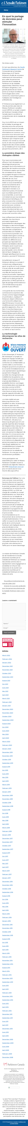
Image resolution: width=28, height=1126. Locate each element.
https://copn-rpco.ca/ (16, 467)
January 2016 (6, 921)
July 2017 (5, 856)
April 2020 (5, 738)
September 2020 (7, 720)
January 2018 (6, 835)
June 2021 (5, 687)
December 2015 (7, 924)
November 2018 (7, 799)
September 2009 (7, 1043)
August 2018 (6, 810)
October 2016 (6, 888)
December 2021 (7, 666)
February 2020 (7, 745)
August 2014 (6, 967)
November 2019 (7, 756)
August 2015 (6, 939)
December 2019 (7, 752)
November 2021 (7, 670)
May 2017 (5, 863)
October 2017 (6, 845)
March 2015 (6, 953)
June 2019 (5, 774)
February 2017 (7, 874)
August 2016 (6, 896)
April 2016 (5, 910)
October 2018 (6, 802)
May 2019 (5, 777)
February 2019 (7, 788)
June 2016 (5, 903)
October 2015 (6, 932)
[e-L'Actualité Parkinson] (14, 3)
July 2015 (5, 942)
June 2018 (5, 817)
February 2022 (7, 659)
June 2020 (5, 731)
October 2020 (6, 716)
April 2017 (5, 867)
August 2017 (6, 853)
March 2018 (6, 827)
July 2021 (5, 684)
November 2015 (7, 928)
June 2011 (5, 1021)
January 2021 (6, 705)
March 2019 (6, 784)
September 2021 (7, 677)
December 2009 (7, 1039)
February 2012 (7, 1010)
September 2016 (7, 892)
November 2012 (7, 996)
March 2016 (6, 914)
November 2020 (7, 713)
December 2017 (7, 838)
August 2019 (6, 766)
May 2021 (5, 691)
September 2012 (7, 1000)
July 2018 (5, 813)
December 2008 (7, 1057)
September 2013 (7, 982)
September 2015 (7, 935)
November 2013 (7, 978)
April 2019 (5, 781)
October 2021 (6, 673)
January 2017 (6, 878)
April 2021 (5, 695)
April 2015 (5, 949)
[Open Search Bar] (25, 10)
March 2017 (6, 870)
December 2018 (7, 795)
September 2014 (7, 964)
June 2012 (5, 1003)
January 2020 (6, 748)
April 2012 (5, 1007)
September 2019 (7, 763)
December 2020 (7, 709)
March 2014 (6, 971)
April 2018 (5, 824)
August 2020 (6, 723)
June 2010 (5, 1032)
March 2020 (6, 741)
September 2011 (7, 1018)
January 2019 (6, 792)
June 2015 (5, 946)
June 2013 (5, 985)
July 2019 (5, 770)
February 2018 (7, 831)
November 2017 (7, 842)
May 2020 (5, 734)
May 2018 (5, 820)
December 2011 (7, 1014)
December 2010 (7, 1028)
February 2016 (7, 917)
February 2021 (7, 702)
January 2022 (6, 662)
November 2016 (7, 885)
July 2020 (5, 727)
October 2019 (6, 759)
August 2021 (6, 680)
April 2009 (5, 1050)
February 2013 (6, 992)
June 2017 (5, 860)
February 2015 (6, 957)
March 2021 (6, 698)
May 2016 (5, 906)
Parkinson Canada (12, 1122)
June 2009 (5, 1046)
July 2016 (5, 899)
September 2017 (7, 849)
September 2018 (7, 806)
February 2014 (7, 975)
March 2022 (6, 655)
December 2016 (7, 881)
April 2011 (5, 1025)
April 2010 (5, 1036)
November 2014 (7, 960)
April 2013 (5, 989)
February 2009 (7, 1054)
